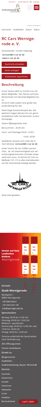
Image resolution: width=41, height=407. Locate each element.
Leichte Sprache (23, 2)
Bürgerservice (8, 357)
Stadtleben (18, 29)
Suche (4, 393)
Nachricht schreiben (14, 64)
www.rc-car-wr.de (10, 58)
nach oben (28, 401)
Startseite (6, 29)
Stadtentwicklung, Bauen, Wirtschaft (19, 365)
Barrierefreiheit (8, 401)
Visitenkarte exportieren (16, 76)
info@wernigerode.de (12, 308)
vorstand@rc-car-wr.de (13, 54)
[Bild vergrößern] (20, 179)
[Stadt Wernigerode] (20, 299)
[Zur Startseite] (11, 7)
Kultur (29, 29)
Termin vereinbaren (11, 348)
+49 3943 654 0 (9, 301)
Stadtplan (6, 397)
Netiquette (6, 389)
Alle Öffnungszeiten (11, 343)
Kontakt (5, 382)
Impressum (6, 386)
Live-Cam (12, 2)
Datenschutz (7, 378)
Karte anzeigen (12, 70)
